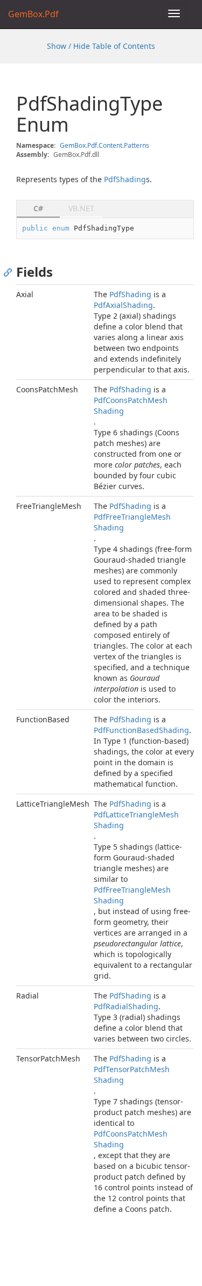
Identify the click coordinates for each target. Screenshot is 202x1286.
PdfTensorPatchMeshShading (132, 1074)
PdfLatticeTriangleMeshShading (136, 819)
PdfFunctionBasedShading (141, 730)
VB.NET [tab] (81, 208)
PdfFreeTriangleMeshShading (132, 522)
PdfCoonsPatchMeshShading (131, 405)
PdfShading (125, 179)
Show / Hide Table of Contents (101, 46)
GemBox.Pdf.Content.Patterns (104, 145)
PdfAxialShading (123, 305)
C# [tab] (38, 208)
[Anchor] (10, 272)
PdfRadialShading (126, 1006)
